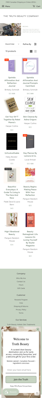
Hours (21, 285)
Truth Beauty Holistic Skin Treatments (21, 324)
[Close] (38, 329)
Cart (38, 6)
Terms (21, 313)
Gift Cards (21, 288)
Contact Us (21, 281)
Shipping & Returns (21, 306)
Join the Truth (21, 379)
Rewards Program (21, 300)
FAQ (21, 303)
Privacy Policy (21, 310)
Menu (7, 6)
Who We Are (21, 278)
